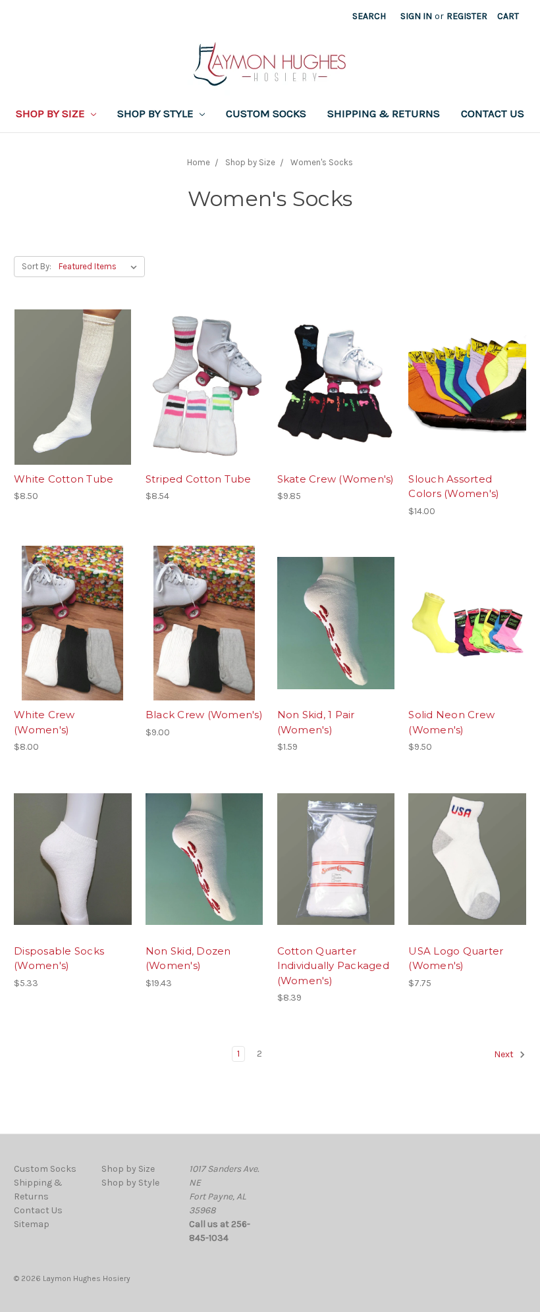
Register (466, 16)
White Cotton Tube (63, 479)
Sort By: (36, 266)
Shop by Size (52, 113)
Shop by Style (156, 113)
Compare (68, 387)
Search (369, 16)
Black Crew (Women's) (204, 714)
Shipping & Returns (383, 113)
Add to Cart (72, 410)
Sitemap (31, 1224)
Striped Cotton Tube (199, 479)
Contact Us (492, 113)
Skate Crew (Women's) (335, 479)
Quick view (72, 363)
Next (505, 1054)
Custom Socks (266, 113)
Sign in (416, 16)
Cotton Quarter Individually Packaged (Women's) (333, 966)
